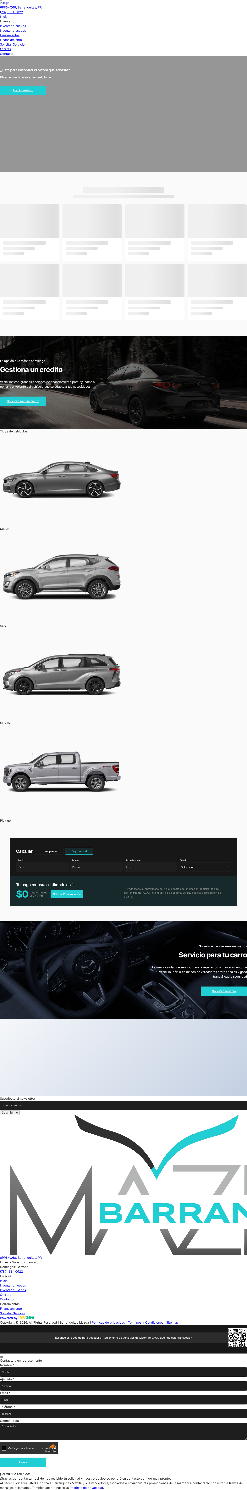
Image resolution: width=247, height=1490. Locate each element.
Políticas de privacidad (108, 1322)
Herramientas (9, 35)
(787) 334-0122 (11, 12)
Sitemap (172, 1322)
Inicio (4, 17)
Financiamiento (11, 40)
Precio (21, 860)
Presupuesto (49, 851)
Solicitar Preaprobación (67, 894)
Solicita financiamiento (23, 401)
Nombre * (7, 1365)
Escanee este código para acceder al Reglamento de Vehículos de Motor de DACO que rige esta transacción (123, 1337)
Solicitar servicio (224, 991)
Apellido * (7, 1379)
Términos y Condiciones (145, 1322)
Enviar (23, 1462)
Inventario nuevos (13, 26)
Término (184, 860)
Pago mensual (79, 851)
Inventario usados (13, 30)
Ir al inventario (23, 90)
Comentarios (9, 1421)
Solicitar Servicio (12, 44)
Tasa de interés (133, 860)
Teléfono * (7, 1407)
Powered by (9, 1318)
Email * (5, 1393)
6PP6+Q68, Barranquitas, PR (21, 7)
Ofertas (5, 49)
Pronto (75, 860)
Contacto (7, 54)
